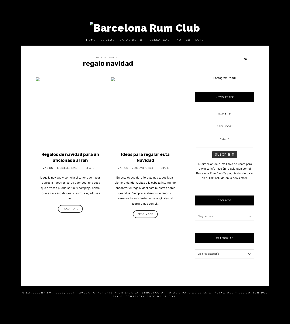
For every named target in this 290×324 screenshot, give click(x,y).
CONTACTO (195, 39)
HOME (91, 39)
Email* (224, 139)
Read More (70, 208)
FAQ (178, 39)
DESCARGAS (160, 39)
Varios (48, 167)
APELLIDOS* (225, 126)
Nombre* (224, 113)
